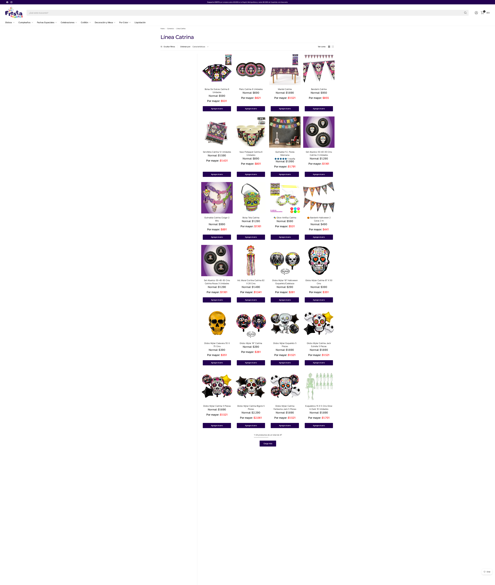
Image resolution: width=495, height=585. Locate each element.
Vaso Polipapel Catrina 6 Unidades (250, 153)
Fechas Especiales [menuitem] (45, 22)
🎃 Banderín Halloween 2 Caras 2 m (319, 219)
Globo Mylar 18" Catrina (251, 343)
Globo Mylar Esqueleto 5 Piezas (284, 345)
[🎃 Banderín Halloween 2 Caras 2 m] (319, 197)
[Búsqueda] (465, 13)
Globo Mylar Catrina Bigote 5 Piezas (251, 407)
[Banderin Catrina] (319, 69)
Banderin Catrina (319, 89)
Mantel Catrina (285, 89)
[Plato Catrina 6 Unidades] (251, 69)
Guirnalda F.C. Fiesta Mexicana (284, 153)
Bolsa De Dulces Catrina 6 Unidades (217, 91)
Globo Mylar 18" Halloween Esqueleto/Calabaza (285, 282)
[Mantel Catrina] (285, 69)
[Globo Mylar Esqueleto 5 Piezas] (285, 323)
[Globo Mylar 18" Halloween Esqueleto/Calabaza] (285, 260)
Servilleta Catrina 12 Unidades (217, 152)
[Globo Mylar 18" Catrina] (251, 323)
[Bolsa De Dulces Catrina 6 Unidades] (217, 69)
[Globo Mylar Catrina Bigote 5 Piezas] (251, 386)
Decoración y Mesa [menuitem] (104, 22)
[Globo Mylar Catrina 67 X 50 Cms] (319, 260)
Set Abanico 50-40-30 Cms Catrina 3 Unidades (319, 153)
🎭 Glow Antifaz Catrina (285, 217)
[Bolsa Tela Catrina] (251, 197)
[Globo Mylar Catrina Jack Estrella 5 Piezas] (319, 323)
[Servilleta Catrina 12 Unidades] (217, 132)
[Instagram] (11, 2)
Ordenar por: (185, 46)
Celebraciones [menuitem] (67, 22)
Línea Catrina (180, 28)
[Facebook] (7, 2)
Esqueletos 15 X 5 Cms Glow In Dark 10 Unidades (318, 407)
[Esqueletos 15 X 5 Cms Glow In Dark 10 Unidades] (319, 386)
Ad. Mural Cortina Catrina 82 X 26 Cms (250, 282)
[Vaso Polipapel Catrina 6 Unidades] (251, 132)
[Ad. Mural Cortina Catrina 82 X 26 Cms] (251, 260)
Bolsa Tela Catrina (250, 217)
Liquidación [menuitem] (140, 22)
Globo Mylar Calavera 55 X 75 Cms (217, 345)
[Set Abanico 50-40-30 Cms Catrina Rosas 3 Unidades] (217, 260)
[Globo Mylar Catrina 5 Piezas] (217, 386)
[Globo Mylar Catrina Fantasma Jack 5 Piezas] (285, 386)
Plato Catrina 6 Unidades (251, 89)
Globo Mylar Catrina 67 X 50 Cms (318, 282)
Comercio (170, 28)
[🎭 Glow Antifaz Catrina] (285, 197)
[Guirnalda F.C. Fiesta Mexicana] (285, 132)
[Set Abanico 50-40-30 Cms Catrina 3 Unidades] (319, 132)
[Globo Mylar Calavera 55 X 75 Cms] (217, 323)
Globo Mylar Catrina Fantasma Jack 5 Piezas (285, 407)
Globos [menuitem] (8, 22)
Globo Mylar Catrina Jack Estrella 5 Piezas (319, 345)
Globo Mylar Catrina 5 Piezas (217, 406)
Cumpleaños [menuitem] (24, 22)
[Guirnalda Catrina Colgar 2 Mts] (217, 197)
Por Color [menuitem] (123, 22)
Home (162, 28)
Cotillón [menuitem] (84, 22)
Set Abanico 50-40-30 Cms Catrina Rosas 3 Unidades (217, 282)
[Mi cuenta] (476, 13)
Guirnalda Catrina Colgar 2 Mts (216, 219)
